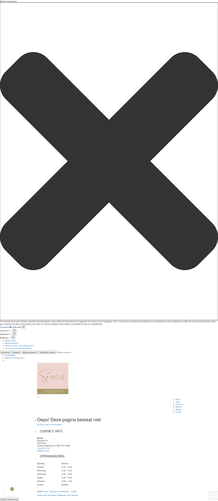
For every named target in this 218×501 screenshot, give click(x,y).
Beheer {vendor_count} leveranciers (19, 345)
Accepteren (5, 352)
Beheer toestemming (9, 499)
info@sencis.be (43, 450)
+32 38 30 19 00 (43, 448)
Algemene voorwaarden (14, 358)
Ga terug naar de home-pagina (49, 424)
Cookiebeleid (10, 355)
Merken (178, 406)
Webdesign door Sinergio (68, 495)
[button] (109, 161)
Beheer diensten (11, 343)
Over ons (179, 404)
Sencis (45, 491)
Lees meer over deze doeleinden (18, 348)
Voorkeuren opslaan (48, 352)
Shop (177, 401)
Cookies (74, 491)
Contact (178, 412)
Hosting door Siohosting (46, 495)
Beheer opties (10, 340)
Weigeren (16, 352)
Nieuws (178, 409)
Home (177, 399)
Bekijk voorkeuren (30, 352)
